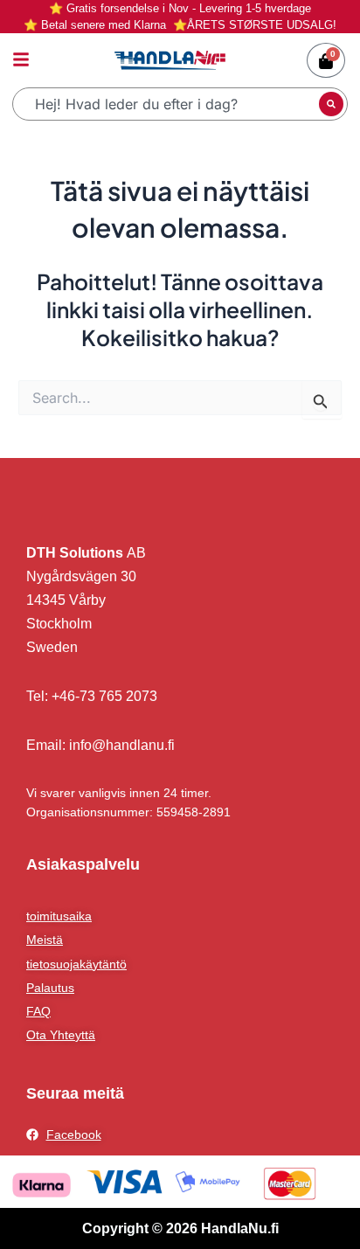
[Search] (331, 104)
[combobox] (168, 104)
